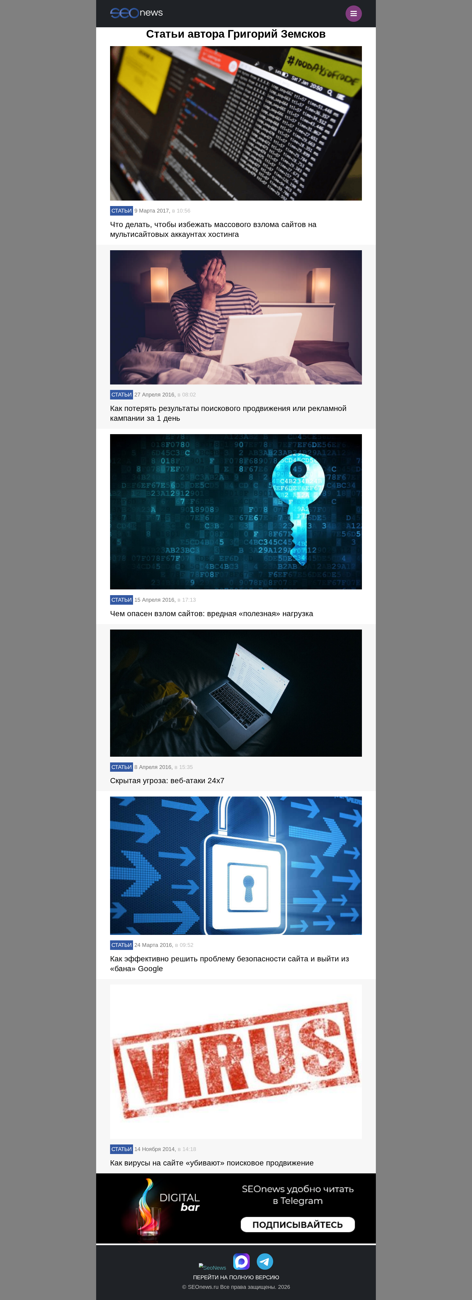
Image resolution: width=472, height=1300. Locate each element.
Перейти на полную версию (236, 1277)
